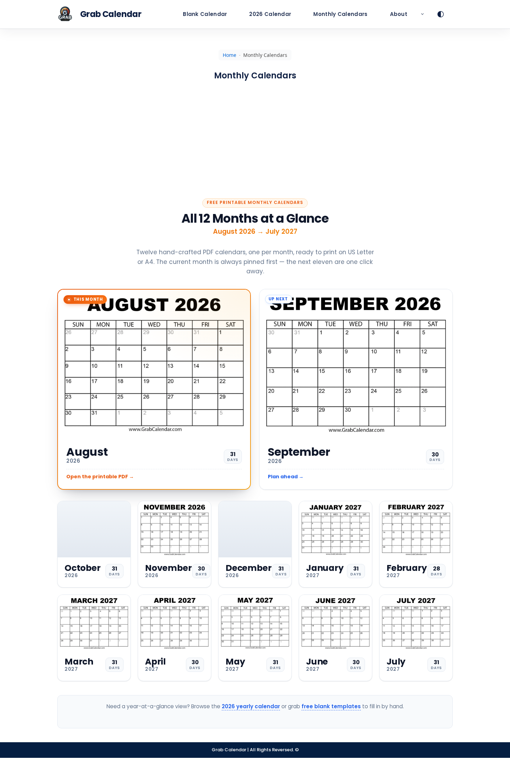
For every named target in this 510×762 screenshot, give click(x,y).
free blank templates (331, 706)
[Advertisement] (255, 139)
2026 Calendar (270, 14)
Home (229, 55)
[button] (422, 14)
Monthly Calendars (340, 14)
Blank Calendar (205, 14)
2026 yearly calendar (251, 706)
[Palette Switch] (445, 14)
